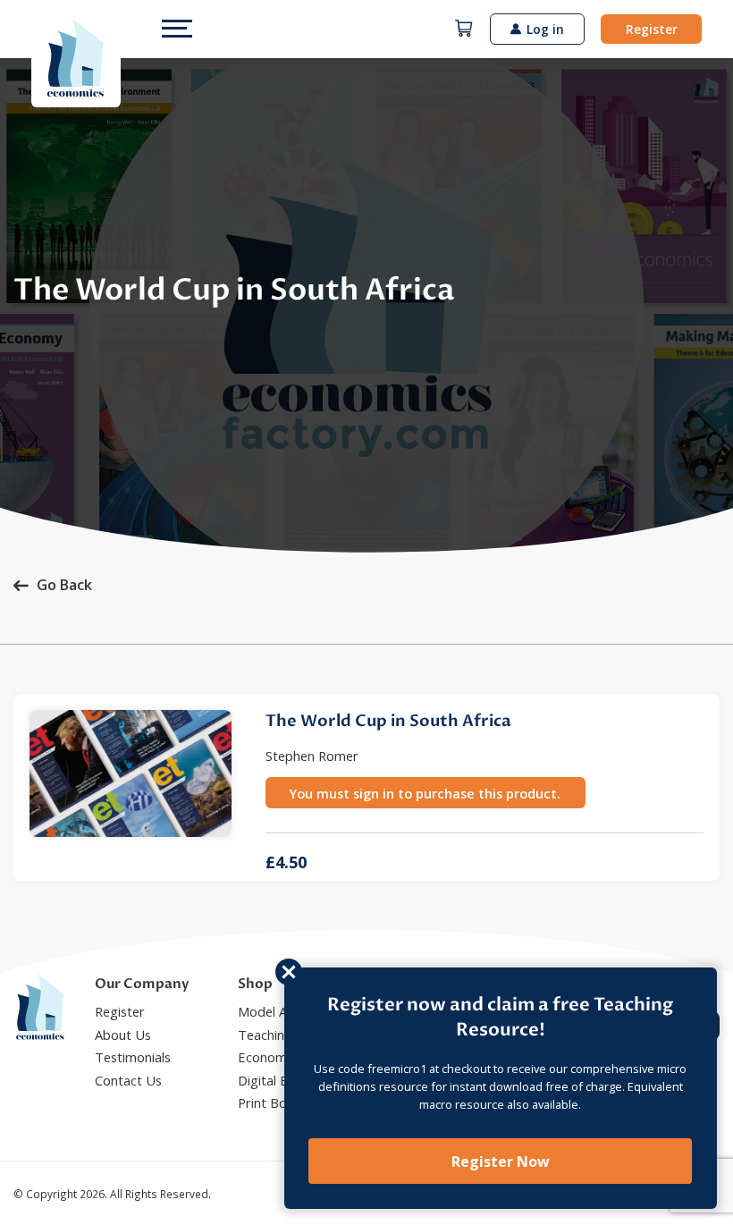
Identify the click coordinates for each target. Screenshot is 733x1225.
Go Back (64, 585)
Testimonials (133, 1057)
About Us (123, 1034)
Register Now (500, 1161)
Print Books (273, 1102)
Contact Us (128, 1080)
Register (652, 29)
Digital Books (277, 1080)
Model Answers (283, 1011)
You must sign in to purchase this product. (425, 793)
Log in (545, 29)
